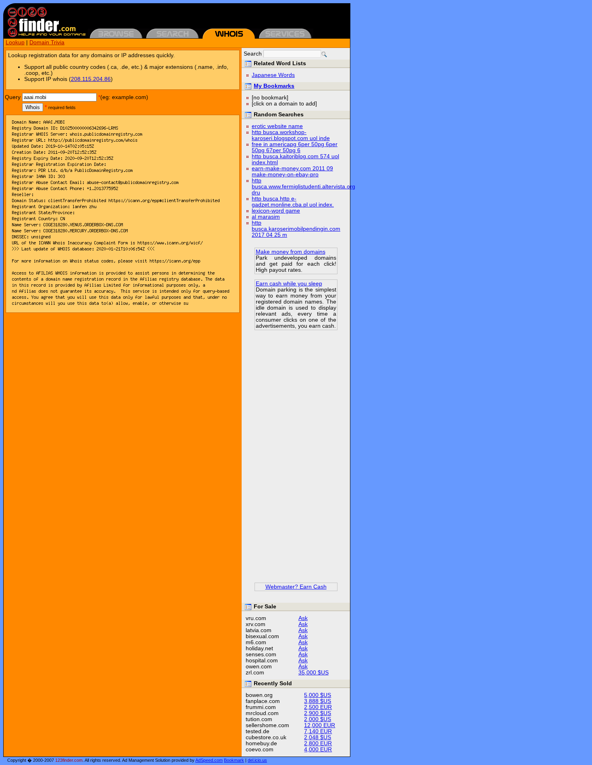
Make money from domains (290, 252)
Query (13, 97)
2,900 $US (317, 713)
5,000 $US (317, 695)
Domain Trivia (46, 42)
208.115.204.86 (91, 79)
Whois (32, 107)
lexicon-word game (276, 211)
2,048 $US (317, 737)
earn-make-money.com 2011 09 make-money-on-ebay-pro (292, 171)
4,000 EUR (318, 749)
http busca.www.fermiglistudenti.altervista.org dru (303, 187)
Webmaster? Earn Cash (296, 587)
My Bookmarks (274, 86)
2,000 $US (317, 719)
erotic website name (277, 126)
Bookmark (234, 760)
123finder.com (69, 760)
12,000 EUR (319, 725)
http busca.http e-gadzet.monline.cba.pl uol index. (293, 202)
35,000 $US (313, 673)
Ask (303, 618)
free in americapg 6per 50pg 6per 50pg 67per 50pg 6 (294, 147)
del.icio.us (257, 760)
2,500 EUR (318, 707)
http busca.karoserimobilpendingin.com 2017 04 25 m (296, 229)
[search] (324, 54)
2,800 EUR (318, 743)
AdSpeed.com (209, 760)
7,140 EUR (318, 731)
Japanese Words (273, 75)
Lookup (15, 42)
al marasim (266, 217)
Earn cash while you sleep (289, 284)
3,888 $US (317, 701)
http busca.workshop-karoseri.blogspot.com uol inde (291, 135)
